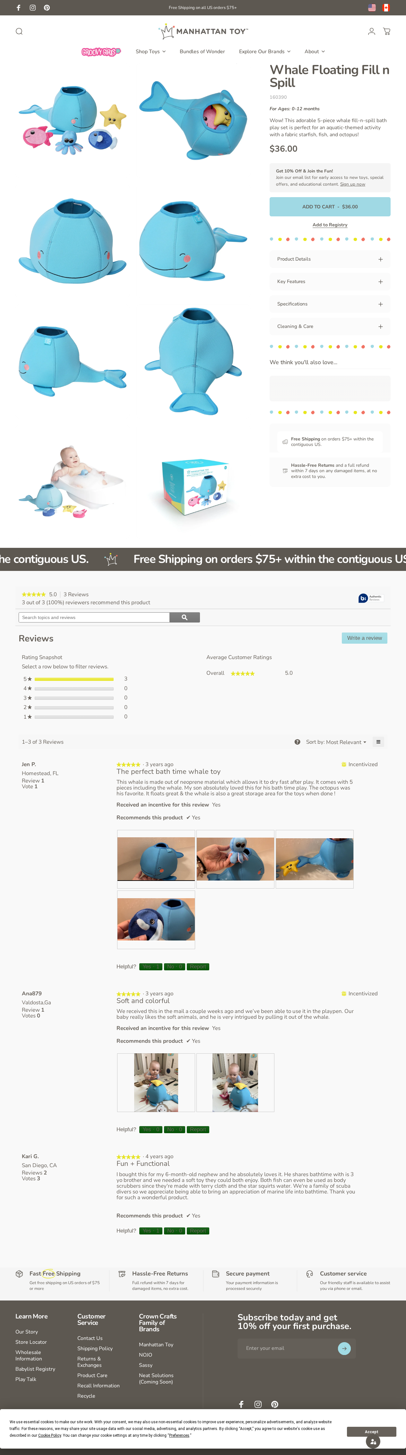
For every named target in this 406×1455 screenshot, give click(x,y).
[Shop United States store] (371, 7)
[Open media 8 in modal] (193, 482)
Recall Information (98, 1386)
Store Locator (31, 1342)
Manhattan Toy (156, 1345)
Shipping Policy (95, 1348)
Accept (371, 1432)
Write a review (367, 639)
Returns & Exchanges (89, 1362)
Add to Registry (330, 225)
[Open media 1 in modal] (72, 120)
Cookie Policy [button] (49, 1435)
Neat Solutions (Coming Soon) (156, 1378)
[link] (34, 595)
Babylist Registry (35, 1369)
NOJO (145, 1355)
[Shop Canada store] (386, 7)
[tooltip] (371, 598)
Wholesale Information (28, 1355)
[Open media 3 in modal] (72, 241)
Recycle (86, 1396)
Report (198, 967)
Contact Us (90, 1338)
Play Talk (25, 1379)
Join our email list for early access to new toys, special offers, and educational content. (330, 177)
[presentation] (156, 859)
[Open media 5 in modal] (72, 362)
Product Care (92, 1375)
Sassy (145, 1365)
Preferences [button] (179, 1435)
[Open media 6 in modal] (193, 362)
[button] (373, 1441)
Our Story (26, 1332)
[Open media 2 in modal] (193, 120)
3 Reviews (78, 594)
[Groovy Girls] (101, 51)
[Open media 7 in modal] (72, 482)
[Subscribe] (344, 1348)
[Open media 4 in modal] (193, 241)
